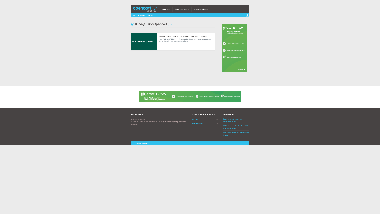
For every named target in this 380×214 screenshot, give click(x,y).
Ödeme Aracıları (182, 9)
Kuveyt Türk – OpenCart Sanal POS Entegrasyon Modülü (183, 36)
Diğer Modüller (201, 9)
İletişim (150, 15)
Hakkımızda (141, 15)
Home (133, 15)
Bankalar (166, 9)
